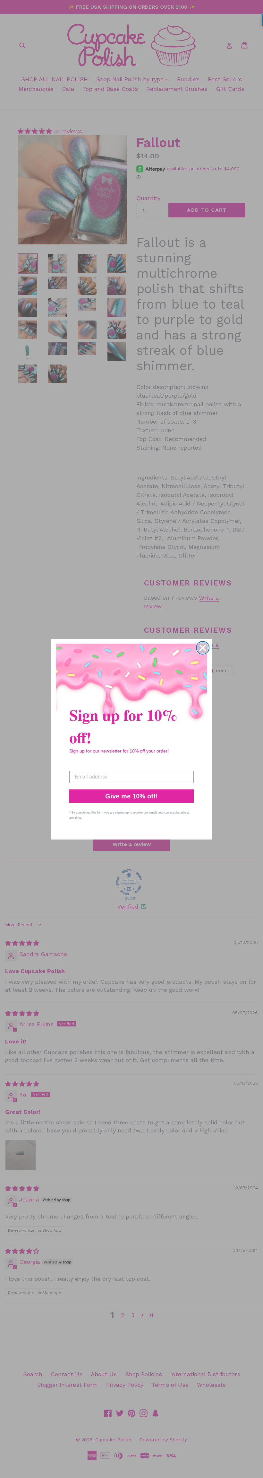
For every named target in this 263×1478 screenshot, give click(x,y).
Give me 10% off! (131, 796)
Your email (82, 766)
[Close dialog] (202, 647)
